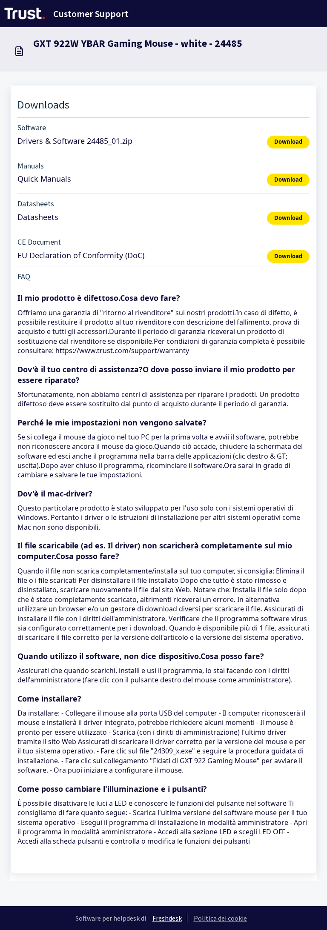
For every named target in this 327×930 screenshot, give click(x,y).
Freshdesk (167, 918)
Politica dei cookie (220, 918)
